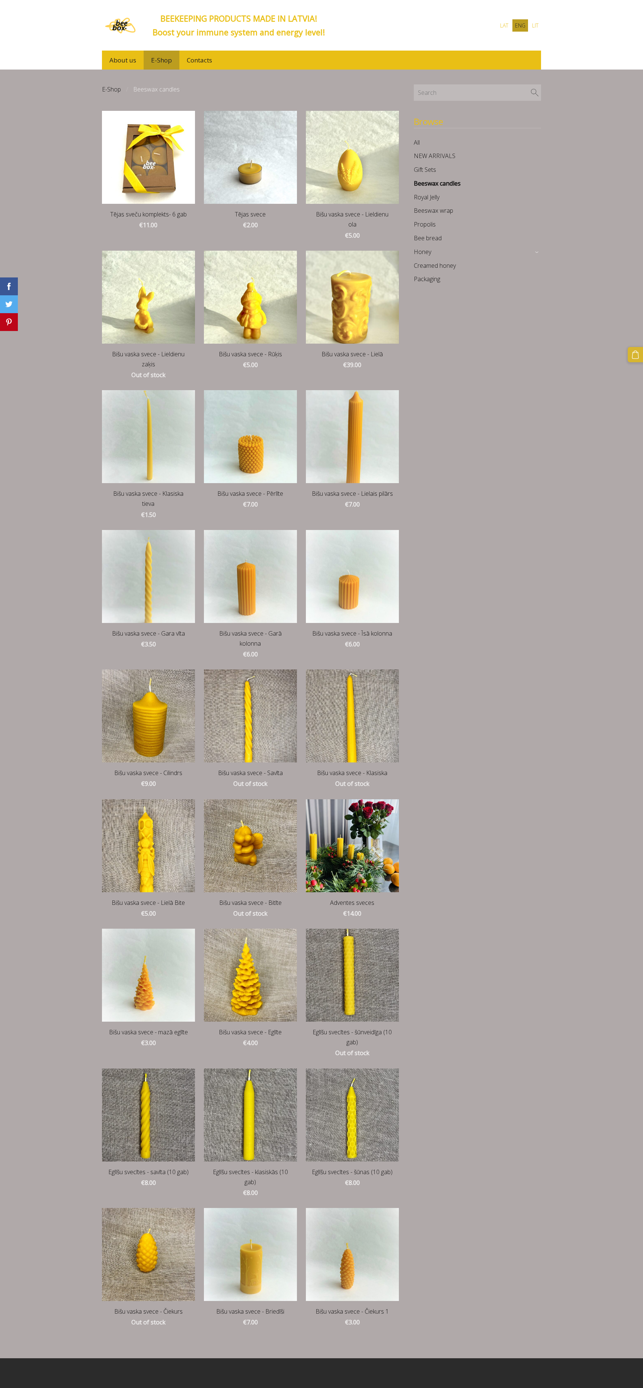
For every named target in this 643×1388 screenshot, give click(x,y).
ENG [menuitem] (520, 25)
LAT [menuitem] (504, 25)
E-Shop (111, 89)
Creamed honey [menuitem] (435, 265)
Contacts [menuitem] (199, 60)
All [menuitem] (417, 142)
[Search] (535, 92)
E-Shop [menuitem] (161, 60)
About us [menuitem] (122, 60)
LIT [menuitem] (535, 25)
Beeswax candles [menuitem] (437, 183)
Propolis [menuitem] (425, 224)
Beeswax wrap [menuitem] (433, 210)
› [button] (537, 252)
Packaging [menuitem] (427, 279)
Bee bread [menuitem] (428, 238)
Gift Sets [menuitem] (425, 170)
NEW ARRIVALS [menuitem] (434, 156)
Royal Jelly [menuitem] (426, 197)
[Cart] (635, 354)
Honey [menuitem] (422, 252)
